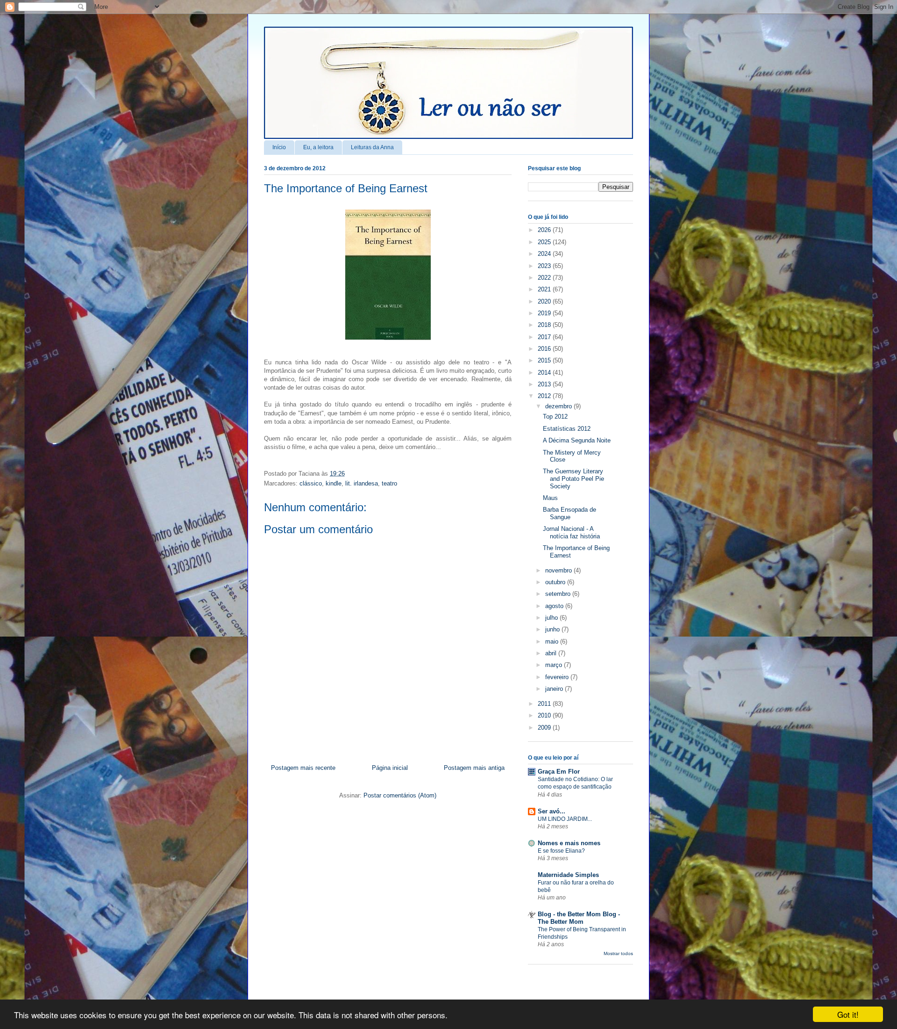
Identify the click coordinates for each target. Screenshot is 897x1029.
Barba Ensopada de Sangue (569, 513)
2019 (545, 313)
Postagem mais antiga (474, 767)
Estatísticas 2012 (567, 428)
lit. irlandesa (361, 483)
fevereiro (557, 677)
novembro (559, 570)
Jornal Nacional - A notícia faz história (571, 532)
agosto (555, 605)
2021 (545, 289)
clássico (310, 483)
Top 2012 (555, 416)
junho (553, 629)
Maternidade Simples (568, 874)
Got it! (848, 1014)
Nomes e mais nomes (569, 843)
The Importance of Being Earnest (345, 188)
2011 (545, 703)
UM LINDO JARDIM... (565, 819)
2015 (545, 360)
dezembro (559, 406)
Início (279, 147)
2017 (545, 337)
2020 (545, 301)
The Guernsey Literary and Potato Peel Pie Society (573, 478)
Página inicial (390, 767)
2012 (545, 395)
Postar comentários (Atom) (399, 795)
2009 (545, 727)
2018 (545, 324)
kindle (334, 483)
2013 (545, 384)
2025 (545, 242)
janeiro (555, 688)
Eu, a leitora (318, 147)
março (554, 664)
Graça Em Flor (559, 771)
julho (552, 617)
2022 (545, 277)
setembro (558, 593)
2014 (545, 372)
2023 (545, 265)
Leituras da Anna (372, 147)
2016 (545, 348)
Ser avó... (551, 811)
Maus (550, 497)
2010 (545, 715)
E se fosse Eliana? (561, 851)
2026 (545, 229)
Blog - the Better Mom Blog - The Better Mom (579, 918)
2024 (545, 253)
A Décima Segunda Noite (577, 440)
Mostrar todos (618, 953)
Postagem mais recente (303, 767)
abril (551, 653)
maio (552, 641)
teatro (389, 483)
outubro (556, 582)
